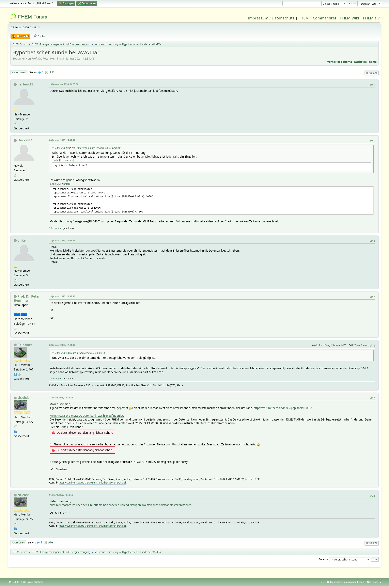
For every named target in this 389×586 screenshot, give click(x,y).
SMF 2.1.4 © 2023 (17, 582)
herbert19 (25, 84)
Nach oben (18, 542)
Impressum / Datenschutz (271, 17)
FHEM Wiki (349, 17)
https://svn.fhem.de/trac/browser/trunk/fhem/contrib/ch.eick (92, 482)
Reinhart (24, 345)
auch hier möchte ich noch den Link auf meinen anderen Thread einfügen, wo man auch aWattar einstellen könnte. (121, 505)
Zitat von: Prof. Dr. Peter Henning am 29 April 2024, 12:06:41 (88, 148)
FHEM (303, 17)
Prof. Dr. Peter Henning (27, 298)
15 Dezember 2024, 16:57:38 (63, 84)
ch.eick (23, 397)
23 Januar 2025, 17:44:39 (62, 344)
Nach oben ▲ (374, 581)
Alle (52, 72)
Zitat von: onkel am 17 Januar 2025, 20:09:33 (80, 353)
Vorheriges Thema (339, 62)
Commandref (324, 17)
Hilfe (322, 581)
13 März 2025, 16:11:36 (61, 397)
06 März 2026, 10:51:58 (61, 494)
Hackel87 (24, 140)
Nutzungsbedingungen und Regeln (345, 581)
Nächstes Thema (365, 62)
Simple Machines (35, 582)
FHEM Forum (32, 16)
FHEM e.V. (371, 17)
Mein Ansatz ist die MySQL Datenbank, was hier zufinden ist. (87, 415)
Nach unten (19, 72)
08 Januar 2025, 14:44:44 (62, 140)
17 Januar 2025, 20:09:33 (62, 240)
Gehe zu (323, 559)
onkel (22, 240)
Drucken (371, 72)
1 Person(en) (55, 227)
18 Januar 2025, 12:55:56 (62, 296)
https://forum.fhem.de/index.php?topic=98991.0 (284, 408)
